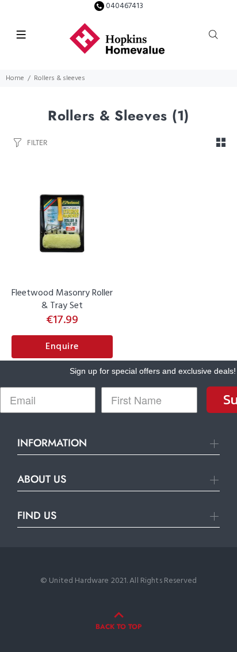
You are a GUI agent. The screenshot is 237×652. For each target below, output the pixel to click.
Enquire (62, 346)
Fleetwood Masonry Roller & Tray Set (62, 299)
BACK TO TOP (118, 626)
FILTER (37, 142)
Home (15, 78)
